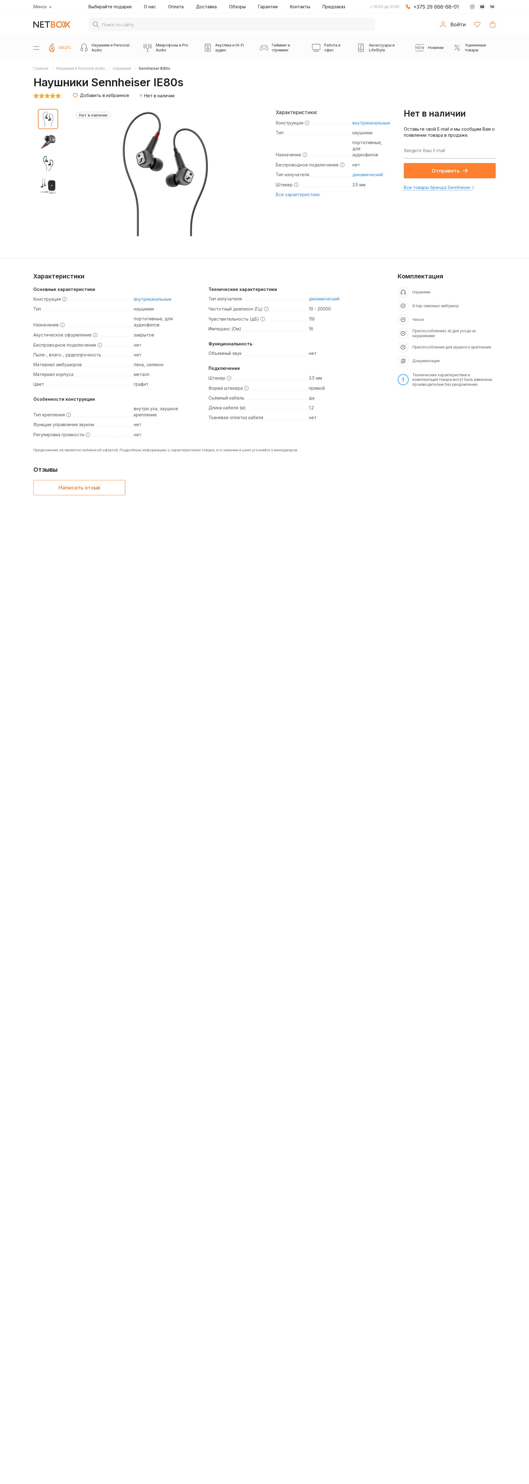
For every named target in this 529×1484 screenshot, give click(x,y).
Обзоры (237, 6)
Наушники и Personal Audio (80, 68)
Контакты (300, 6)
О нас (150, 6)
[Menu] (36, 48)
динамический (367, 174)
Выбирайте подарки (110, 6)
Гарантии (268, 6)
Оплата (176, 6)
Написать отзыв (79, 488)
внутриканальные (371, 122)
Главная (40, 68)
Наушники (122, 68)
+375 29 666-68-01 (436, 6)
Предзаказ (333, 6)
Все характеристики (298, 194)
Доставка (206, 6)
